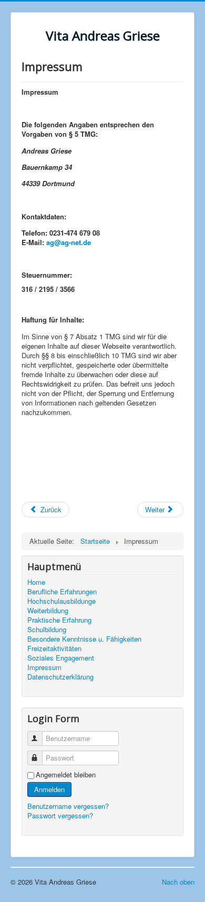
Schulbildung (46, 629)
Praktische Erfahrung (59, 620)
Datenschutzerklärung (60, 677)
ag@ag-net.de (68, 242)
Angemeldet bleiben (66, 774)
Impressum (44, 667)
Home (36, 582)
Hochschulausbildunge (61, 601)
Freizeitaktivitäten (54, 648)
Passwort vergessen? (60, 815)
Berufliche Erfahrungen (62, 591)
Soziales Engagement (60, 658)
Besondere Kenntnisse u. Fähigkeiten (84, 639)
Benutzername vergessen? (68, 806)
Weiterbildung (47, 610)
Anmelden (49, 789)
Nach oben (178, 882)
